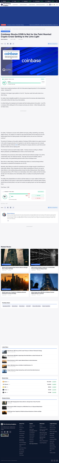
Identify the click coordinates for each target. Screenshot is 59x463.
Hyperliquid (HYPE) (6, 306)
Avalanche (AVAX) (53, 439)
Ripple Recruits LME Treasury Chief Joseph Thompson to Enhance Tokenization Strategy (24, 350)
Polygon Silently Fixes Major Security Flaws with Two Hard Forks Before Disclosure (23, 370)
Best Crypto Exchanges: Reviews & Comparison (33, 431)
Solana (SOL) (52, 448)
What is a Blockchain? (44, 440)
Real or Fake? (21, 437)
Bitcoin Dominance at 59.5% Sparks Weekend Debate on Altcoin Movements (22, 360)
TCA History (21, 455)
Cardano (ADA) (52, 452)
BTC (16, 144)
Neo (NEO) (52, 443)
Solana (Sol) (52, 441)
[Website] (8, 221)
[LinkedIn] (7, 432)
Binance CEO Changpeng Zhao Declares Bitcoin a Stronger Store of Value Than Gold (23, 401)
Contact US (21, 427)
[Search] (47, 4)
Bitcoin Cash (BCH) (46, 306)
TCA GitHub (21, 435)
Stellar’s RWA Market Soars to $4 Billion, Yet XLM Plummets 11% (20, 365)
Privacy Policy (21, 433)
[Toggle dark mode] (57, 4)
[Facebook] (8, 44)
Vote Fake (38, 198)
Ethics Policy (21, 449)
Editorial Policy (22, 431)
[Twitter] (5, 44)
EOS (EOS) (52, 435)
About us (21, 425)
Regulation (31, 441)
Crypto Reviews (32, 4)
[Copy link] (13, 44)
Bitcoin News (21, 306)
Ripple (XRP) (52, 433)
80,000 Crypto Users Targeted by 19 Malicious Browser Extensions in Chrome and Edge (24, 411)
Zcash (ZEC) (52, 437)
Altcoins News (14, 306)
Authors (20, 429)
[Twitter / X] (2, 432)
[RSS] (10, 432)
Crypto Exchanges (23, 4)
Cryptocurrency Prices (40, 4)
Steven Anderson (11, 213)
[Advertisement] (29, 16)
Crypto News (15, 4)
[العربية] (54, 4)
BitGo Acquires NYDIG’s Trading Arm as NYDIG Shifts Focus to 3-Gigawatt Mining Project (24, 406)
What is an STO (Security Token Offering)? (42, 437)
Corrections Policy (22, 447)
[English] (50, 4)
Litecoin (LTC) (52, 429)
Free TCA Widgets (22, 442)
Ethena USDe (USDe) (36, 306)
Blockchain (32, 439)
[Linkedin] (11, 44)
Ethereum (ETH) (53, 427)
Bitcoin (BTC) (52, 425)
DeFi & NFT (28, 306)
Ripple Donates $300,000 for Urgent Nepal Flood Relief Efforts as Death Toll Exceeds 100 (24, 355)
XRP (50, 450)
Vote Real (38, 195)
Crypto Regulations (43, 442)
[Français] (52, 4)
